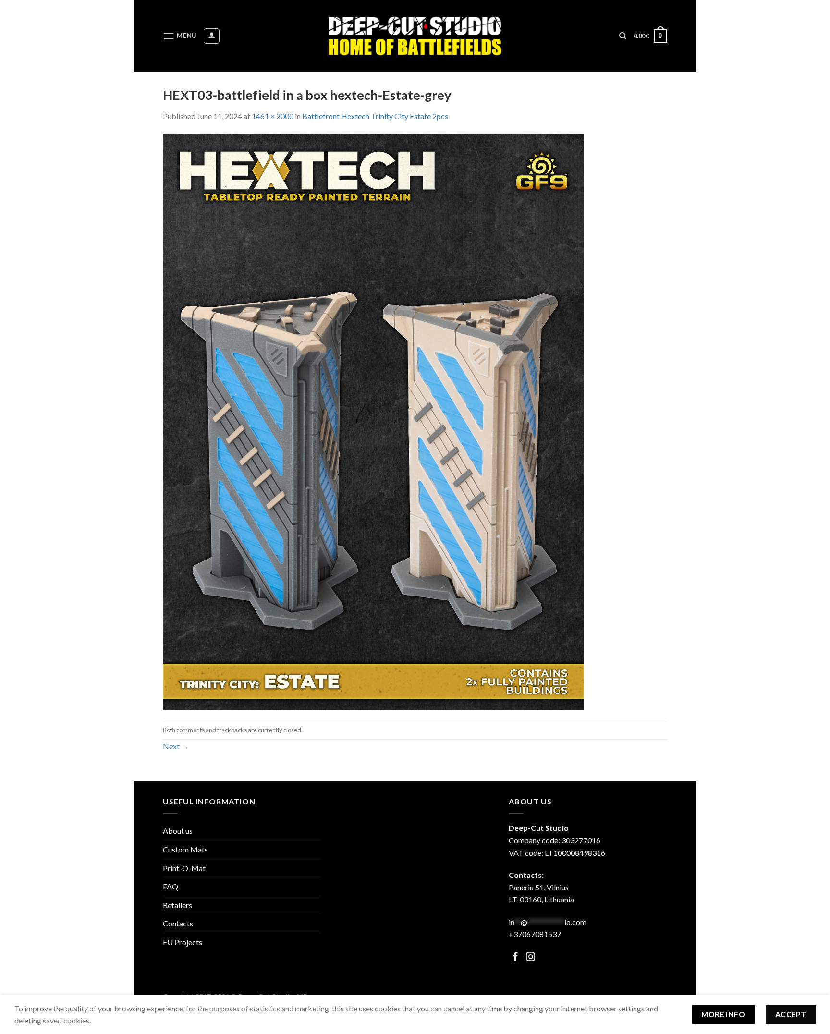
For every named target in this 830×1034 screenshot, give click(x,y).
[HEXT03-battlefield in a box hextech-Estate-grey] (373, 421)
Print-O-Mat (184, 868)
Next (176, 746)
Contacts (178, 923)
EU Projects (182, 942)
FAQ (170, 886)
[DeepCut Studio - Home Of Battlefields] (415, 36)
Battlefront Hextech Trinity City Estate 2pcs (375, 116)
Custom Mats (185, 849)
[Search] (622, 36)
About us (178, 830)
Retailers (177, 905)
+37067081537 (535, 933)
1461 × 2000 (272, 116)
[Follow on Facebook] (515, 957)
